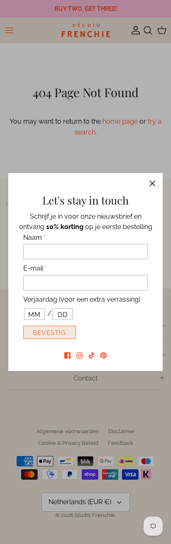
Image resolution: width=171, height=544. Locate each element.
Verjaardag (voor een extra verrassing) (81, 299)
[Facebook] (67, 355)
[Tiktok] (91, 355)
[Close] (152, 183)
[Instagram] (79, 355)
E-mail (35, 268)
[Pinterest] (103, 355)
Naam (34, 238)
